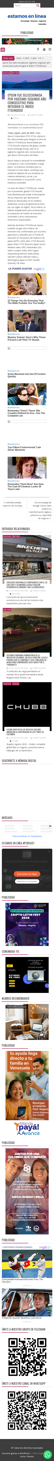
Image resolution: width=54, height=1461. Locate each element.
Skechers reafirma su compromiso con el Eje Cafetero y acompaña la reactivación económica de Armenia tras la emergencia (26, 585)
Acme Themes (27, 1456)
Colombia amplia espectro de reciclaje (12, 504)
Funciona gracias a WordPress (16, 1453)
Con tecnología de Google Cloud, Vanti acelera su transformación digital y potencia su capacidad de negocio (40, 510)
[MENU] (3, 50)
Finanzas (15, 684)
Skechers (16, 594)
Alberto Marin (36, 115)
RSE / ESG (15, 73)
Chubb (15, 741)
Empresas (6, 73)
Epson (16, 118)
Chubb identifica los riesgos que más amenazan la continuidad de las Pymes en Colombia (25, 732)
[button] (47, 1454)
